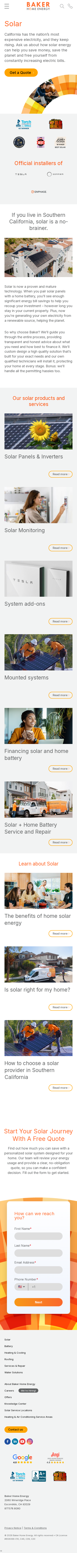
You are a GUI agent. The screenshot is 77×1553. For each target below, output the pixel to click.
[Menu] (7, 6)
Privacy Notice (12, 1527)
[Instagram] (30, 1441)
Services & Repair (14, 1365)
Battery (8, 1346)
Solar (7, 1339)
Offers (8, 1397)
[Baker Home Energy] (38, 6)
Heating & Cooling (15, 1352)
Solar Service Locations (18, 1410)
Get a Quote (20, 72)
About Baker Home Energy (19, 1383)
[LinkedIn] (15, 1441)
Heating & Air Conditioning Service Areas (28, 1416)
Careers (9, 1390)
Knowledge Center (15, 1403)
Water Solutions (13, 1372)
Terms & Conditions (35, 1527)
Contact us (15, 1429)
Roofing (8, 1359)
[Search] (62, 6)
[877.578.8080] (70, 6)
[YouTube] (22, 1441)
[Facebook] (7, 1441)
